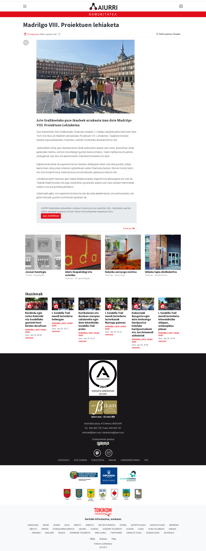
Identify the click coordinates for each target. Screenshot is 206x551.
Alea (66, 525)
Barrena (174, 525)
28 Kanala (169, 533)
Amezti (77, 525)
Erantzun (127, 228)
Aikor (46, 525)
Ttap (113, 539)
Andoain (29, 338)
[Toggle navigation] (25, 6)
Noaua (61, 533)
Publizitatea (97, 460)
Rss (146, 460)
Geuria (82, 529)
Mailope (49, 533)
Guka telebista (156, 529)
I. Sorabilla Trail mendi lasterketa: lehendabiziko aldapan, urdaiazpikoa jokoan (168, 321)
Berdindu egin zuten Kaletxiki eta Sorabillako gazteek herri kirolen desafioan (35, 319)
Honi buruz (63, 460)
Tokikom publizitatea (103, 544)
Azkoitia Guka (157, 525)
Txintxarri (116, 533)
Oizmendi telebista (80, 533)
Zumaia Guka (152, 533)
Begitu (33, 529)
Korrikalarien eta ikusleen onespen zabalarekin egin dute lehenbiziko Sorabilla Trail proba (89, 321)
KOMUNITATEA (103, 14)
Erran (45, 529)
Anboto (90, 525)
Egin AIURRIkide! (51, 216)
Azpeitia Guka (138, 525)
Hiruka (172, 529)
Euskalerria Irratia (63, 529)
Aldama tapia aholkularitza (161, 272)
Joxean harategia (35, 272)
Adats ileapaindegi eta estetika (78, 273)
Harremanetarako (130, 460)
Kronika (36, 533)
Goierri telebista (112, 529)
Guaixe (130, 529)
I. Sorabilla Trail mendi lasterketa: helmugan (62, 316)
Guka (141, 529)
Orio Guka (100, 533)
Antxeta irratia (106, 525)
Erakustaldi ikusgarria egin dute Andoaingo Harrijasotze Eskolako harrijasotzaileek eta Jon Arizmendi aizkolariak (142, 324)
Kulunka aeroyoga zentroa (121, 272)
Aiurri (56, 525)
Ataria (123, 525)
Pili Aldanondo (33, 34)
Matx (92, 539)
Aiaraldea (33, 525)
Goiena (94, 529)
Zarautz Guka (134, 533)
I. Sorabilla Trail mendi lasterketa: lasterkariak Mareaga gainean (115, 317)
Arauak (112, 460)
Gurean (103, 539)
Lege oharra (80, 460)
